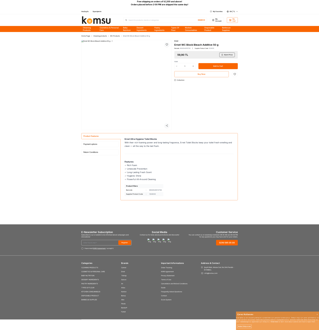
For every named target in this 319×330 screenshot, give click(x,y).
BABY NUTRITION (87, 276)
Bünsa (123, 296)
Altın (122, 300)
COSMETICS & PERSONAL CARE (93, 272)
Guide (163, 288)
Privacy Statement (167, 276)
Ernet (176, 41)
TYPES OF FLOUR (87, 288)
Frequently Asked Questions (171, 292)
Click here (274, 321)
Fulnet (123, 312)
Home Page (85, 36)
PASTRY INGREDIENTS (89, 284)
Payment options (90, 144)
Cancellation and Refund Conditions (174, 284)
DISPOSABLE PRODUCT (90, 296)
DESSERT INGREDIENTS (90, 280)
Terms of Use (166, 280)
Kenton (123, 292)
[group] (126, 85)
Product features (91, 136)
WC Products (115, 36)
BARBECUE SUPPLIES (89, 300)
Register (124, 243)
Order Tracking (166, 268)
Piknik (123, 304)
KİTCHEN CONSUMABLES (90, 292)
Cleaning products (100, 36)
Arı (122, 284)
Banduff (124, 308)
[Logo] (96, 20)
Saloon (123, 280)
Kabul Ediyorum (244, 326)
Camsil (123, 268)
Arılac (123, 288)
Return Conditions (90, 152)
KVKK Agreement (167, 272)
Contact (164, 296)
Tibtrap (124, 276)
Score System (166, 300)
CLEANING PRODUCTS (89, 268)
